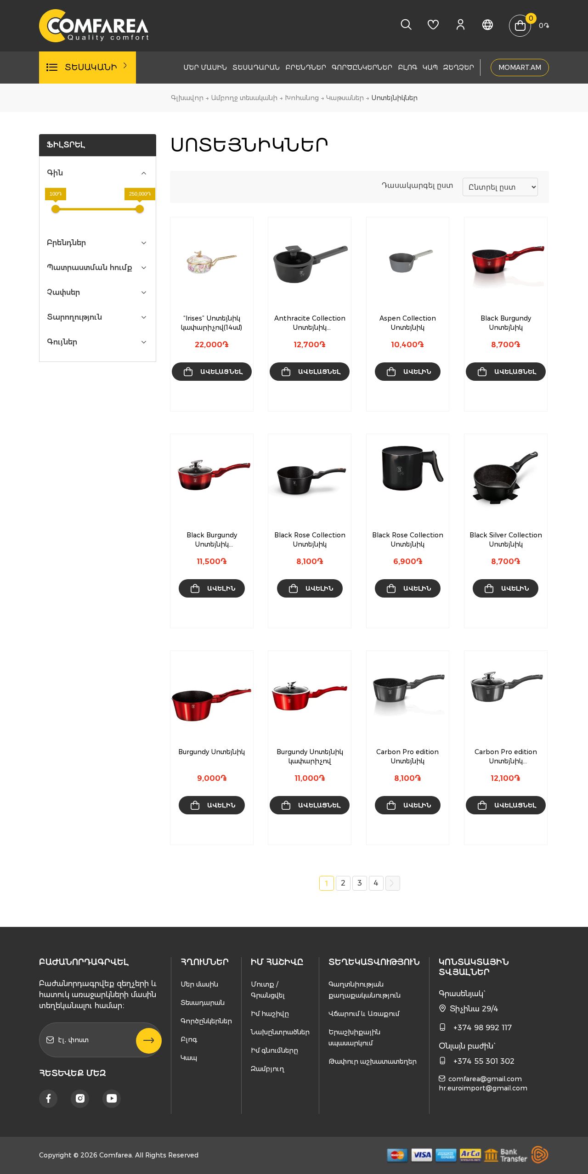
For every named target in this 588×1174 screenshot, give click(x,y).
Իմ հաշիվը (270, 1014)
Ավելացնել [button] (221, 371)
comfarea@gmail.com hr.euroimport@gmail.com (483, 1083)
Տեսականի (91, 67)
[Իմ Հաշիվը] (460, 27)
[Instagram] (80, 1098)
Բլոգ (407, 67)
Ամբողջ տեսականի (244, 98)
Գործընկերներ (362, 67)
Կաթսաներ (345, 98)
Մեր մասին (205, 67)
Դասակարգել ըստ (417, 185)
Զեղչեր (458, 67)
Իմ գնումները (274, 1050)
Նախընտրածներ (280, 1032)
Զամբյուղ (267, 1069)
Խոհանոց (302, 98)
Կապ (430, 67)
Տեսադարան (256, 67)
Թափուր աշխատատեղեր (372, 1061)
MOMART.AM (519, 67)
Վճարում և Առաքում (363, 1014)
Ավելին (417, 371)
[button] (223, 396)
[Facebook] (48, 1098)
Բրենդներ (305, 67)
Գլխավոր (187, 98)
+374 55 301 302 (483, 1061)
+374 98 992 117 (482, 1027)
